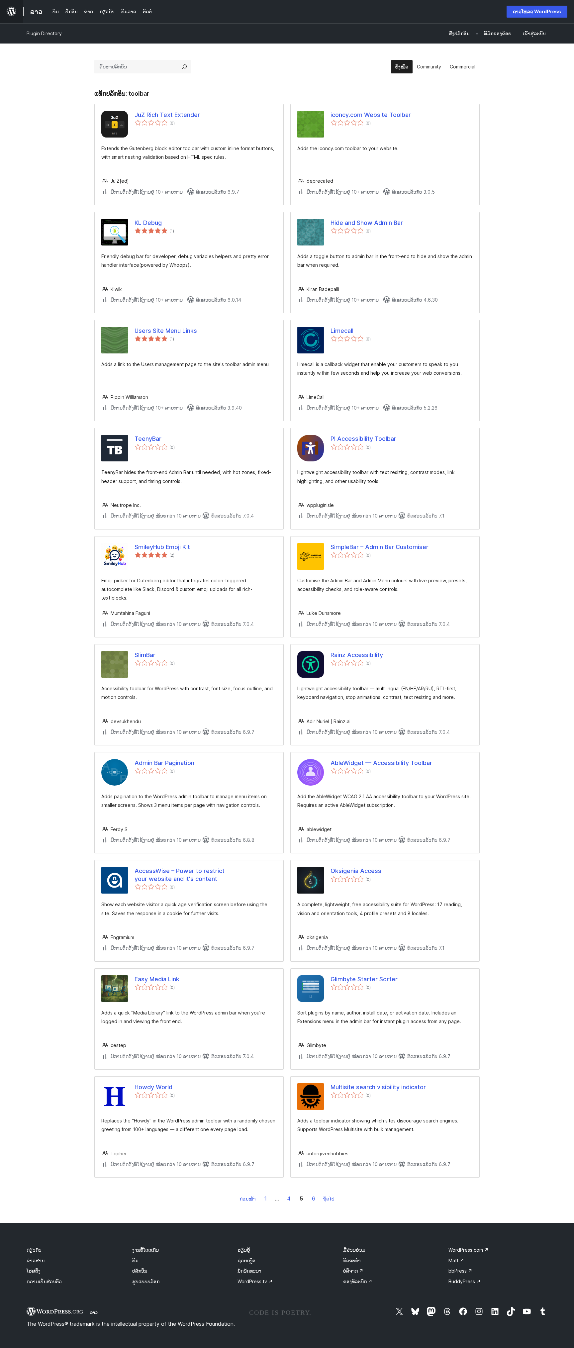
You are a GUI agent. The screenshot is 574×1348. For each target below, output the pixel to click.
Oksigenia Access (356, 870)
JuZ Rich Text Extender (167, 114)
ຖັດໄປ (329, 1199)
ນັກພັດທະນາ (249, 1271)
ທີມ (135, 1260)
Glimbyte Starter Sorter (364, 979)
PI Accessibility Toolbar (363, 438)
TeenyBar (148, 438)
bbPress (460, 1271)
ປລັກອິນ (139, 1271)
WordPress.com (468, 1250)
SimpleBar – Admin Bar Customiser (380, 546)
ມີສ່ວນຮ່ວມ (354, 1250)
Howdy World (153, 1087)
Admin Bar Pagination (164, 762)
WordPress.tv (255, 1281)
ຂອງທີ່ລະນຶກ (357, 1281)
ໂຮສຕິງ (34, 1271)
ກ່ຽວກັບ (34, 1250)
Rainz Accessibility (357, 654)
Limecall (342, 330)
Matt (456, 1260)
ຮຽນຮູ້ (244, 1250)
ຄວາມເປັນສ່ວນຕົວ (44, 1281)
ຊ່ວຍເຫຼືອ (246, 1260)
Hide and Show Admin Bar (367, 222)
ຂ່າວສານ (36, 1260)
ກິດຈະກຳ (352, 1260)
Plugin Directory (44, 33)
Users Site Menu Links (166, 330)
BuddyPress (464, 1281)
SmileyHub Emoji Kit (162, 546)
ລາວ (94, 1312)
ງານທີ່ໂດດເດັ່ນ (145, 1250)
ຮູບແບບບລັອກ (145, 1281)
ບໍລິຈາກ (353, 1271)
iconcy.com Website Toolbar (371, 114)
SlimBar (145, 654)
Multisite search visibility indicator (378, 1087)
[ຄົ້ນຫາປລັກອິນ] (184, 66)
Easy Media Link (157, 979)
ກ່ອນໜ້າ (247, 1199)
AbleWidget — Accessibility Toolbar (381, 762)
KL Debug (148, 222)
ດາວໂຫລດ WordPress (537, 11)
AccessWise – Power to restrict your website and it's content (180, 874)
